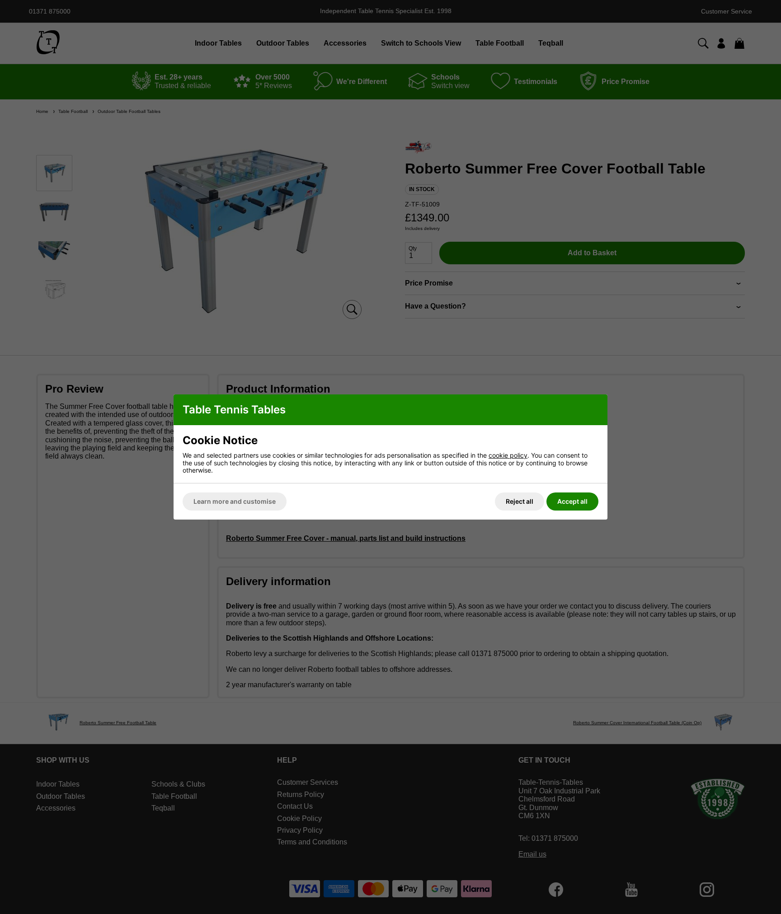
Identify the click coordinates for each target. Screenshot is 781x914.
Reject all (519, 501)
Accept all (572, 501)
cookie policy (508, 455)
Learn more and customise (234, 501)
